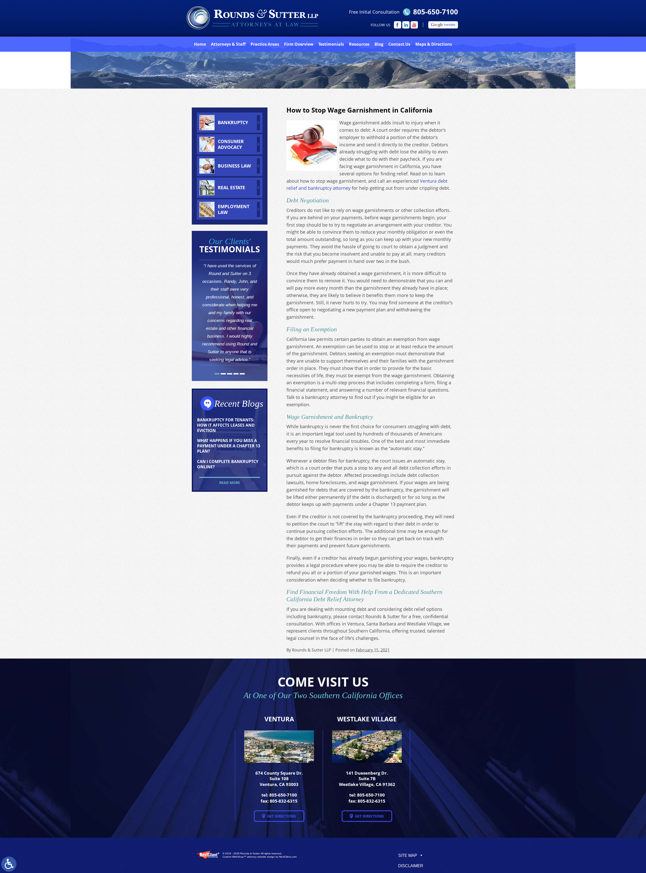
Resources (359, 44)
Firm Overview (298, 44)
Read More (229, 482)
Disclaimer (410, 866)
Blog (378, 44)
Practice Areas (265, 44)
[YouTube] (414, 25)
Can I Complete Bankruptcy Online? (227, 464)
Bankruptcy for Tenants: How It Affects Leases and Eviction (226, 425)
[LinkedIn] (406, 25)
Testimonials (331, 44)
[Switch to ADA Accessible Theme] (8, 864)
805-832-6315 (284, 801)
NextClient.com (288, 856)
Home (200, 44)
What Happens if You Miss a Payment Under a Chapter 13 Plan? (228, 446)
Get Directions (281, 816)
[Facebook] (397, 25)
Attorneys (228, 44)
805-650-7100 (435, 11)
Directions (433, 44)
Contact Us (399, 44)
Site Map (407, 855)
